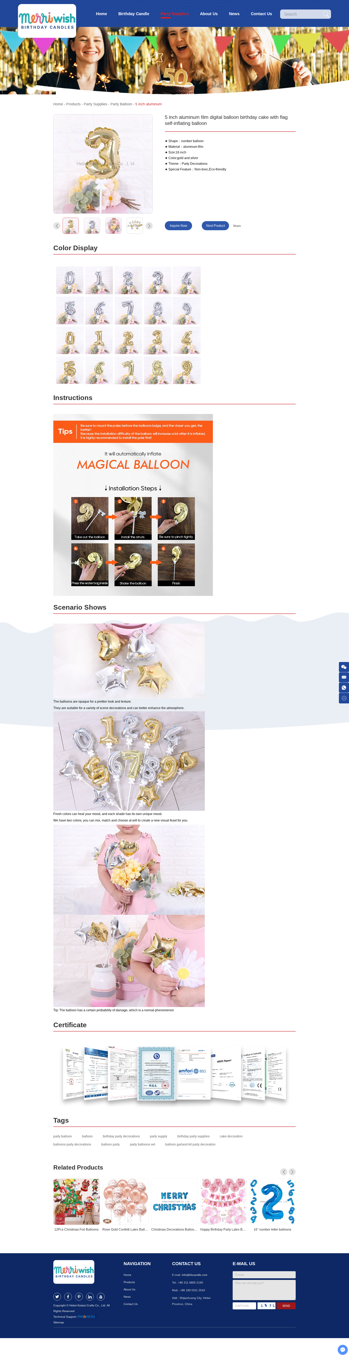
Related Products (78, 1167)
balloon (87, 1136)
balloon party (110, 1144)
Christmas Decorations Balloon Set (174, 1229)
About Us (209, 14)
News (234, 14)
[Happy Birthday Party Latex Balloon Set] (223, 1201)
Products (73, 104)
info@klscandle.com (194, 1274)
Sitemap (58, 1322)
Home (101, 14)
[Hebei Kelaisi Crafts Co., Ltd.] (47, 13)
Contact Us (261, 14)
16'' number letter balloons (272, 1229)
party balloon (62, 1136)
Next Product (215, 225)
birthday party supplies (193, 1136)
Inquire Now (178, 225)
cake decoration (231, 1136)
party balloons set (142, 1144)
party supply (158, 1136)
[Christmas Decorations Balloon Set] (174, 1201)
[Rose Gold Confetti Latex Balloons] (125, 1201)
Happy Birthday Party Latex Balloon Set (223, 1229)
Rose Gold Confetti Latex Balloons (125, 1229)
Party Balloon (121, 104)
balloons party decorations (72, 1144)
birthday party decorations (121, 1136)
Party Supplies (175, 14)
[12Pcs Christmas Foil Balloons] (76, 1201)
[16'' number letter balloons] (272, 1201)
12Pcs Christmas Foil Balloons (76, 1229)
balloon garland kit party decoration (190, 1144)
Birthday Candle (133, 14)
